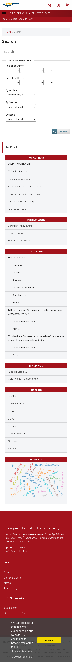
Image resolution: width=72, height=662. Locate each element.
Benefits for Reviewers (20, 225)
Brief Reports (19, 295)
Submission (10, 607)
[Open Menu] (3, 13)
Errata (16, 302)
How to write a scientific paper (25, 186)
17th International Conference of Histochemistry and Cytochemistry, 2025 (35, 312)
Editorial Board (12, 577)
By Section (12, 102)
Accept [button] (49, 640)
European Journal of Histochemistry (31, 13)
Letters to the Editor (23, 287)
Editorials (17, 265)
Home (8, 31)
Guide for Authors (17, 171)
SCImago (13, 426)
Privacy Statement (22, 651)
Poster (16, 355)
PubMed (12, 396)
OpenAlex (13, 441)
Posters (17, 328)
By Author (11, 90)
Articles (17, 272)
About (7, 572)
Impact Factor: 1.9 (17, 371)
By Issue (10, 114)
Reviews (17, 280)
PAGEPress (16, 537)
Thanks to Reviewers (19, 240)
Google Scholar (16, 433)
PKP (11, 541)
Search (64, 131)
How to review (16, 233)
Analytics (13, 448)
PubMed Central (16, 403)
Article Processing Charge (22, 201)
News (7, 582)
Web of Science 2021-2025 (23, 379)
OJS (26, 541)
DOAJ (11, 418)
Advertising (10, 588)
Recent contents (17, 257)
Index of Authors (17, 209)
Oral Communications (24, 321)
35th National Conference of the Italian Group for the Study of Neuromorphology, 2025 (36, 338)
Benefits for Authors (19, 179)
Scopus (12, 411)
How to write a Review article (24, 194)
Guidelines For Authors (17, 613)
